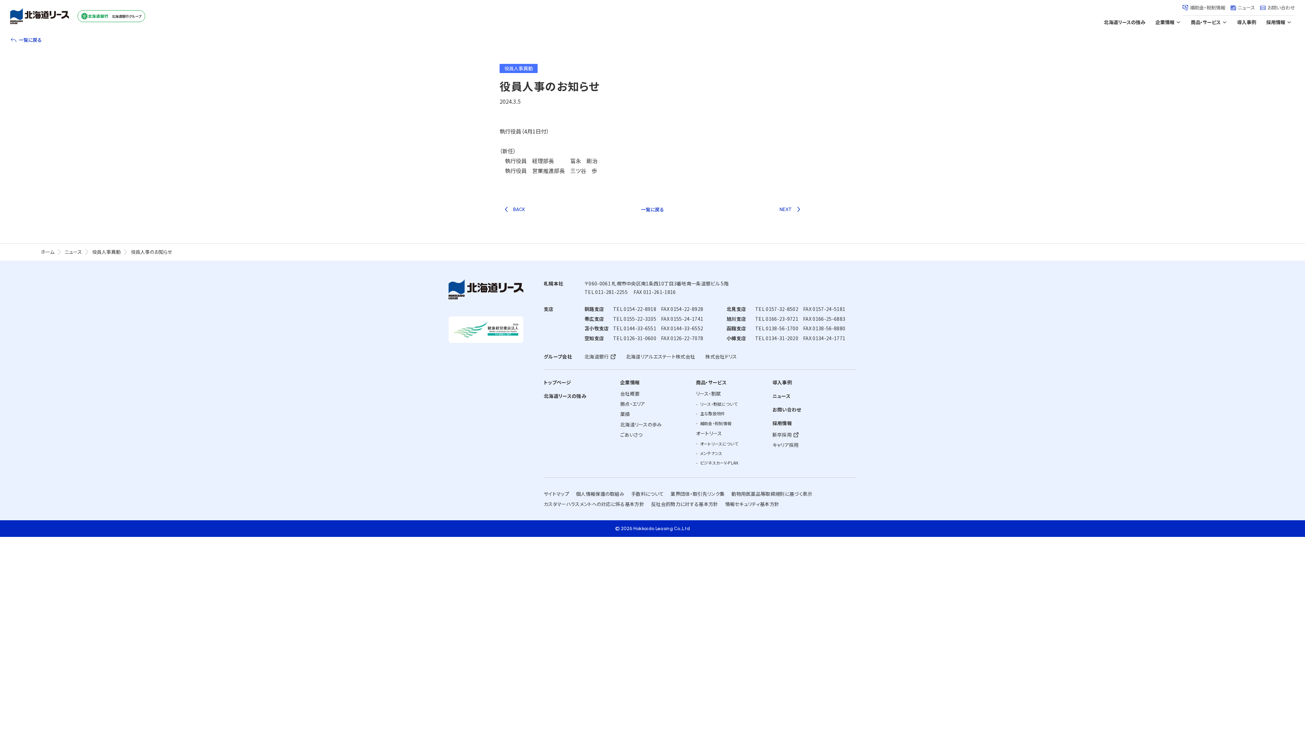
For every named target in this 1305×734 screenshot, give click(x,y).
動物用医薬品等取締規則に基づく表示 (771, 493)
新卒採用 (782, 434)
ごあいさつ (631, 434)
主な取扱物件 (712, 413)
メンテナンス (711, 453)
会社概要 (630, 393)
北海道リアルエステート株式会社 (660, 356)
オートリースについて (719, 444)
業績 (625, 413)
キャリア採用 (785, 444)
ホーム (47, 251)
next (786, 209)
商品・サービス (1206, 22)
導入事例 (1246, 22)
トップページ (557, 382)
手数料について (647, 493)
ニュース (1246, 7)
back (519, 209)
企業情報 (1164, 22)
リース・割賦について (718, 404)
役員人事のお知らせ (151, 251)
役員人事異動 (106, 251)
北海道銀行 (597, 356)
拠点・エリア (632, 403)
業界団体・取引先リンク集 (698, 493)
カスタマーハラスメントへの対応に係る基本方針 (594, 504)
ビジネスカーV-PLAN (719, 463)
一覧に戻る (30, 39)
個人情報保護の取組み (600, 493)
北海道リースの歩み (641, 424)
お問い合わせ (1281, 7)
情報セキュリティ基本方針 (752, 504)
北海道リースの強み (1124, 22)
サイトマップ (556, 493)
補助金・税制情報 (1207, 7)
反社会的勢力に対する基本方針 (684, 504)
